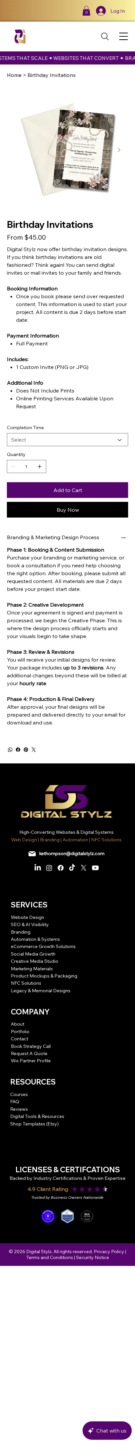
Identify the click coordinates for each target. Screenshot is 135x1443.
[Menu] (123, 36)
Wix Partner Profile (31, 1061)
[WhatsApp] (10, 749)
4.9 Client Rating (48, 1189)
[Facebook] (18, 749)
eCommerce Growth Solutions (43, 946)
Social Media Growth (33, 954)
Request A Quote (29, 1053)
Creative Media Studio (34, 961)
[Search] (105, 36)
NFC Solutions (26, 983)
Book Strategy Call (31, 1046)
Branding (20, 932)
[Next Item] (119, 150)
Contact (19, 1039)
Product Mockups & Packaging (44, 976)
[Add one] (39, 466)
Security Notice (92, 1257)
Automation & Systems (35, 939)
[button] (86, 11)
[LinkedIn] (38, 868)
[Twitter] (33, 749)
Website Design (27, 917)
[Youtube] (95, 868)
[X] (83, 868)
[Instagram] (49, 868)
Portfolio (20, 1031)
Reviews (19, 1109)
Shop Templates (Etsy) (34, 1124)
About (17, 1024)
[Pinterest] (26, 749)
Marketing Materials (32, 969)
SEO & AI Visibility (30, 924)
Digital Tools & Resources (37, 1116)
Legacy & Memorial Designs (40, 991)
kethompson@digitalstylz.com (72, 853)
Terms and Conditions (49, 1257)
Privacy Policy (109, 1251)
